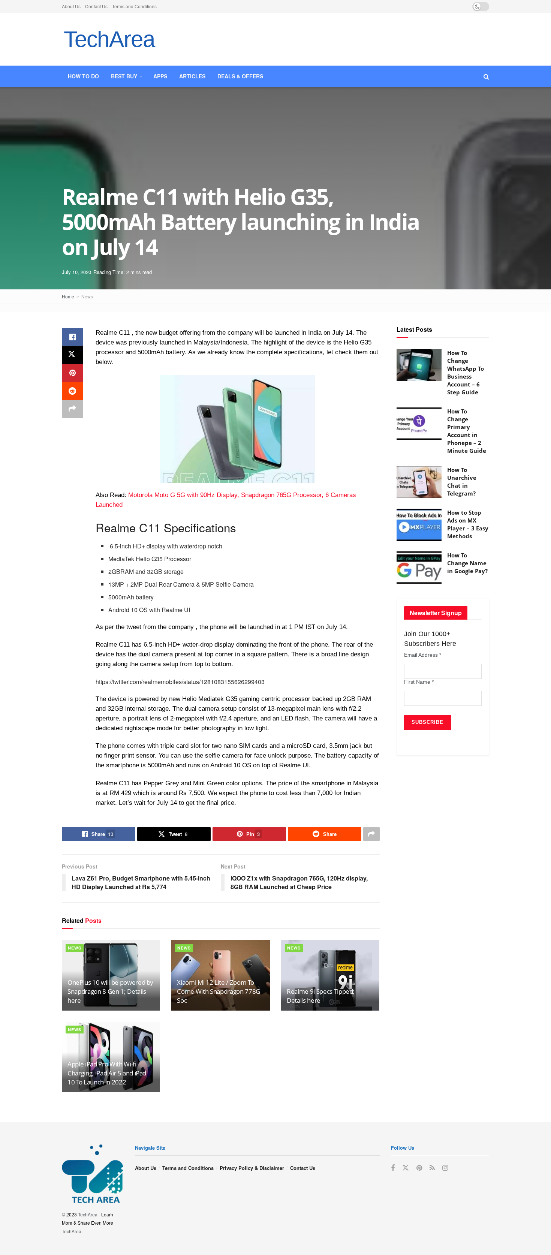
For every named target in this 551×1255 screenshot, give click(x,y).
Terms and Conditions (134, 6)
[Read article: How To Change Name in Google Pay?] (419, 567)
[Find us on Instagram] (445, 1168)
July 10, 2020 (76, 272)
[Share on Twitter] (72, 355)
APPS (160, 76)
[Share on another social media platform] (72, 409)
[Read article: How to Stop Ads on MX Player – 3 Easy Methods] (419, 525)
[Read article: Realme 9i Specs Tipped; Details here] (330, 975)
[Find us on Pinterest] (419, 1168)
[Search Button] (486, 76)
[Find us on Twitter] (405, 1168)
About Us (71, 6)
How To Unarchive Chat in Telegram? (461, 481)
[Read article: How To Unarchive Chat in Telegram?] (419, 482)
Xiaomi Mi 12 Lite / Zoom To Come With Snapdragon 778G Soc (218, 991)
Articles (192, 76)
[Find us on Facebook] (393, 1168)
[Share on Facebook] (72, 337)
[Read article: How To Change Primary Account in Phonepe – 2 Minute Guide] (419, 423)
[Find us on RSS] (432, 1168)
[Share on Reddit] (72, 391)
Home (68, 296)
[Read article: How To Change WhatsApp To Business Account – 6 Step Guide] (419, 365)
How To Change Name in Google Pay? (467, 563)
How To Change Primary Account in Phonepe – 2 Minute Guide (466, 430)
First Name (419, 682)
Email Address (422, 655)
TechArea (109, 39)
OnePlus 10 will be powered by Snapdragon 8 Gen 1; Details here (110, 991)
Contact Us (96, 6)
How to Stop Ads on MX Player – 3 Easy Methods (467, 524)
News (87, 296)
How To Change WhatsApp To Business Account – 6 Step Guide (465, 372)
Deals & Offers (240, 76)
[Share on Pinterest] (72, 373)
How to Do (83, 76)
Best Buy (124, 76)
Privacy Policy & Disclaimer (252, 1167)
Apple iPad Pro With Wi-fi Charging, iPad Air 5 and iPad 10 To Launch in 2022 (106, 1073)
